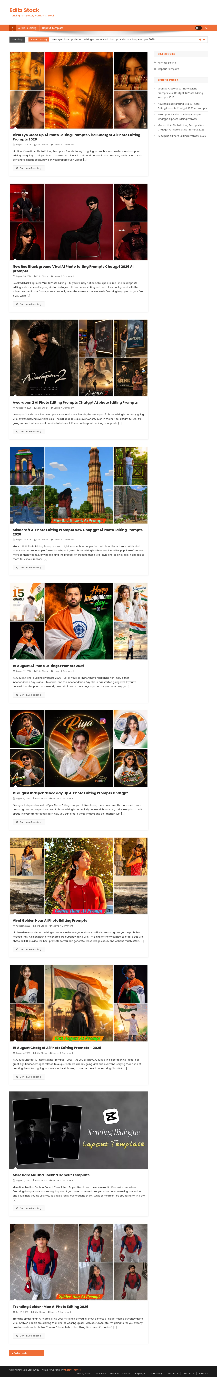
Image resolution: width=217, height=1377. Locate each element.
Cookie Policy (155, 1373)
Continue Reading (30, 168)
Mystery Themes (72, 1369)
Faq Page (140, 1373)
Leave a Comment (64, 144)
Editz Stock (24, 10)
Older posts (20, 1353)
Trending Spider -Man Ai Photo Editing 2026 (50, 1306)
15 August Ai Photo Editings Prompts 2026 (48, 665)
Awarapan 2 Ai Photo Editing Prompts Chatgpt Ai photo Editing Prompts (75, 402)
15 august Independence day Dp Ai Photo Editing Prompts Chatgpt (70, 793)
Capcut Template (52, 28)
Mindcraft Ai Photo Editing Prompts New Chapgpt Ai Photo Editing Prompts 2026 (78, 532)
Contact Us (172, 1373)
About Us (203, 1373)
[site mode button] (198, 28)
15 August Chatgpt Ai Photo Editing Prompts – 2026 (57, 1047)
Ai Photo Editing (27, 28)
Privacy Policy (84, 1373)
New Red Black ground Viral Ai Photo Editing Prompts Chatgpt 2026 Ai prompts (98, 39)
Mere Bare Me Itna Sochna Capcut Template (51, 1175)
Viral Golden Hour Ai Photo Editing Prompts (50, 920)
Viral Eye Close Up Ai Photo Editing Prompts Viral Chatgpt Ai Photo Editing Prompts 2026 (76, 137)
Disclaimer (100, 1373)
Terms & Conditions (120, 1373)
